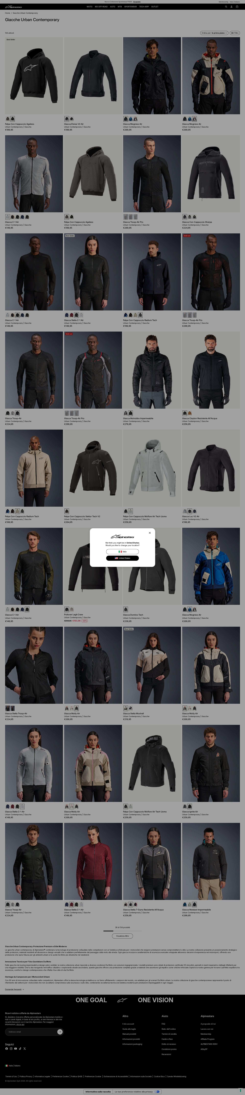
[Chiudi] (150, 532)
